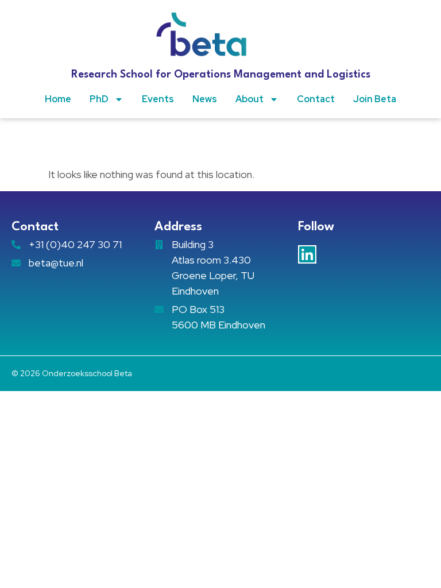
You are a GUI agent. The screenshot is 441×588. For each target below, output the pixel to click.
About (249, 99)
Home (58, 99)
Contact (316, 99)
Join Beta (374, 99)
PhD (99, 99)
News (204, 99)
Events (158, 99)
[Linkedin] (307, 254)
